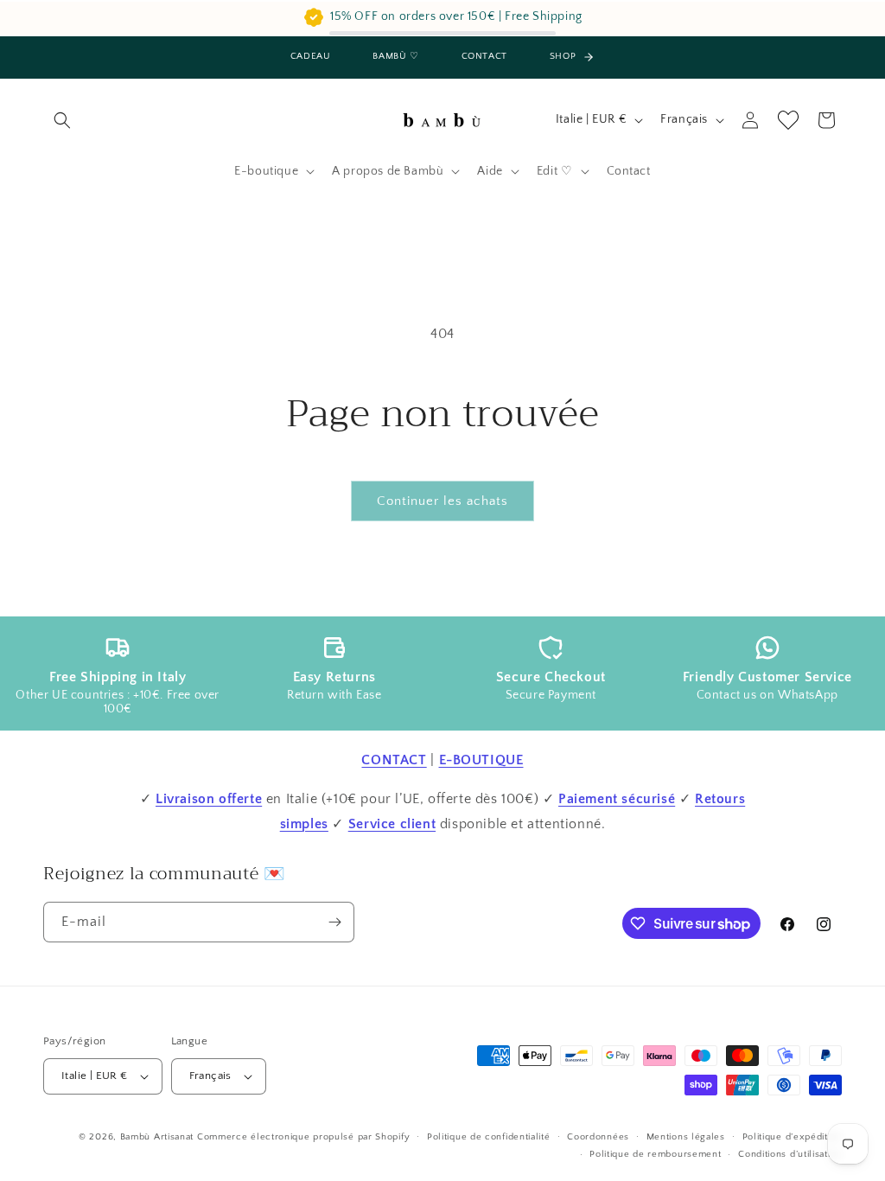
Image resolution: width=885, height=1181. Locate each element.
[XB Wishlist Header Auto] (788, 120)
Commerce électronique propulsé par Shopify (303, 1137)
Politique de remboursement (655, 1154)
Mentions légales (685, 1137)
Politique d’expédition (792, 1137)
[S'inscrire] (334, 922)
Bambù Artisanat (157, 1137)
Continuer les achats (442, 501)
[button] (62, 120)
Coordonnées (598, 1137)
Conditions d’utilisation (790, 1154)
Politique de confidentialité (489, 1137)
